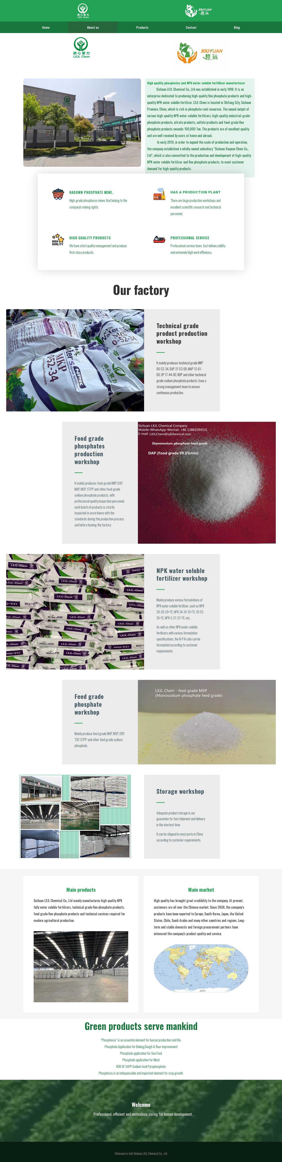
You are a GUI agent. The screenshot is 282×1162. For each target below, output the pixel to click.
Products (142, 27)
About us (93, 27)
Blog (237, 27)
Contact (191, 27)
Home (46, 27)
